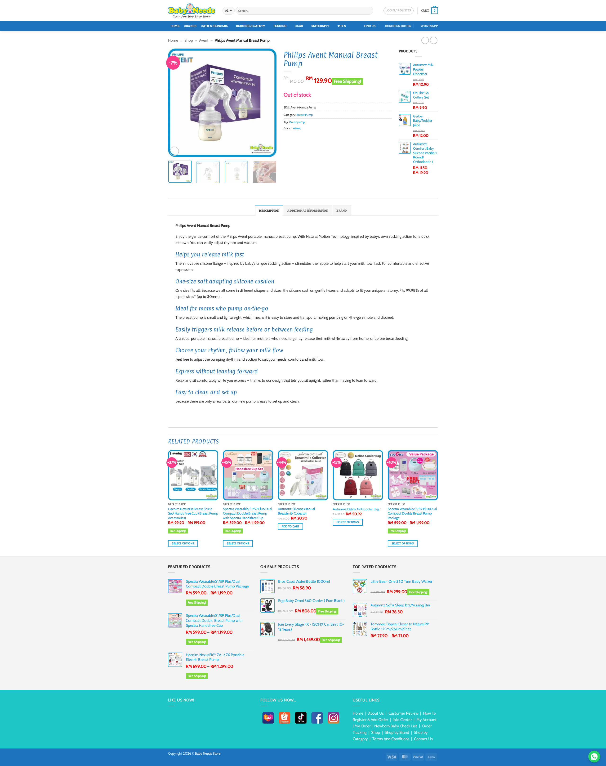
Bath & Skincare (214, 26)
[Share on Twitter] (292, 137)
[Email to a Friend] (298, 137)
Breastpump (297, 122)
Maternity (320, 26)
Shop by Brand (397, 732)
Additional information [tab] (307, 211)
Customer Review (403, 713)
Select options (183, 543)
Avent (203, 40)
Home (175, 26)
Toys (342, 26)
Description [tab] (269, 211)
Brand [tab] (341, 211)
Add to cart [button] (290, 526)
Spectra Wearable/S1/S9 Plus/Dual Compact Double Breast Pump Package (412, 513)
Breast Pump (304, 114)
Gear (299, 26)
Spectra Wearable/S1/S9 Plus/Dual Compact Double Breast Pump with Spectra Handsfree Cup (247, 513)
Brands (190, 26)
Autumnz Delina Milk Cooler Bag (356, 509)
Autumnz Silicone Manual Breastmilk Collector (296, 511)
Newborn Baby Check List (395, 726)
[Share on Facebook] (286, 137)
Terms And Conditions (390, 738)
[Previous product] (433, 40)
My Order (362, 726)
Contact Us (423, 738)
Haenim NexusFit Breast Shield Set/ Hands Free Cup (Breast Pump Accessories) (193, 513)
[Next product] (425, 40)
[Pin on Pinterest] (304, 137)
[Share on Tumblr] (315, 137)
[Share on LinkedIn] (309, 137)
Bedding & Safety (250, 26)
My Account (426, 719)
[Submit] (369, 11)
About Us (376, 713)
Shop (188, 40)
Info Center (402, 719)
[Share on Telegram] (321, 137)
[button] (429, 10)
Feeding (280, 26)
